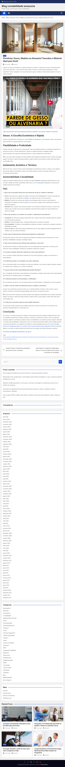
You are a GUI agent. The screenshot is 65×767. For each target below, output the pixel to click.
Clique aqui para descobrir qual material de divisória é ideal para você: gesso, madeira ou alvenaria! (30, 131)
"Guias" (5, 640)
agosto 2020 (6, 543)
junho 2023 (6, 474)
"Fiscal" (5, 630)
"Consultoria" (6, 613)
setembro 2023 (7, 466)
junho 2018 (6, 585)
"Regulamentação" (8, 660)
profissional (18, 291)
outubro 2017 (6, 595)
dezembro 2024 (7, 436)
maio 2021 (6, 521)
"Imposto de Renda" (8, 643)
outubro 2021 (6, 516)
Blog (4, 55)
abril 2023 (5, 479)
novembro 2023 (7, 461)
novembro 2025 (7, 424)
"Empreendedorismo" (9, 625)
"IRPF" (4, 648)
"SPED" (5, 662)
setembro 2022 (7, 493)
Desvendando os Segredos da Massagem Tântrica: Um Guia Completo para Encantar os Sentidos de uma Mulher (47, 350)
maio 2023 (6, 476)
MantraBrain (44, 764)
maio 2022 (6, 503)
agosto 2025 (6, 432)
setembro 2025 (7, 429)
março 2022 (6, 508)
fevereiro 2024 (7, 454)
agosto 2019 (6, 563)
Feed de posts (7, 693)
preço (5, 289)
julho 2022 (6, 498)
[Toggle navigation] (9, 13)
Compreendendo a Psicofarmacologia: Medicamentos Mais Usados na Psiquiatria (48, 751)
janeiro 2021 (6, 531)
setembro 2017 (7, 597)
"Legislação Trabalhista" (9, 650)
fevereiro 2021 (7, 528)
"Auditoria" (6, 611)
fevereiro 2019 (7, 578)
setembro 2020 (7, 540)
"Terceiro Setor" (7, 667)
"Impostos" (6, 645)
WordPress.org (7, 698)
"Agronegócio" (7, 608)
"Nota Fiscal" (6, 655)
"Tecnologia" (6, 665)
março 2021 (6, 526)
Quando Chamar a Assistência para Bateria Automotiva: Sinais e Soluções (18, 349)
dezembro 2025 (7, 422)
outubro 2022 (6, 491)
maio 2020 (6, 548)
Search (60, 362)
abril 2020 (5, 550)
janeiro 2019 (6, 580)
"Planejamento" (7, 658)
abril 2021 (5, 523)
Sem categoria (7, 680)
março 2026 (6, 419)
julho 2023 (6, 471)
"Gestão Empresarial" (9, 635)
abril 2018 (5, 588)
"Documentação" (7, 623)
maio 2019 (6, 570)
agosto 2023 (6, 469)
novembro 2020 (7, 536)
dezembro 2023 (7, 459)
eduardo (15, 64)
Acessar (5, 690)
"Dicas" (5, 620)
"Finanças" (6, 628)
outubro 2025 (6, 427)
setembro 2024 (7, 444)
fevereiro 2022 (7, 511)
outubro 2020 (6, 538)
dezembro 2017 (7, 592)
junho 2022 (6, 501)
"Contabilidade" (7, 615)
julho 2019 (6, 565)
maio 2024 (6, 446)
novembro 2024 (7, 439)
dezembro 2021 (7, 513)
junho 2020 (6, 545)
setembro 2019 (7, 560)
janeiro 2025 (6, 434)
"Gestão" (5, 638)
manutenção (40, 183)
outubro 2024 (6, 441)
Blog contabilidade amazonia (18, 6)
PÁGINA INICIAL (7, 677)
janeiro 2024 (6, 456)
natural (27, 200)
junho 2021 (6, 518)
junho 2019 (6, 568)
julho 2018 (6, 583)
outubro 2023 (6, 464)
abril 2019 (5, 573)
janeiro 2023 (6, 484)
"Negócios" (6, 653)
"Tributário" (6, 672)
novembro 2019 (7, 555)
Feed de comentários (9, 695)
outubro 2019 (6, 558)
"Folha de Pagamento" (9, 633)
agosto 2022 (6, 496)
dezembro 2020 (7, 533)
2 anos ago (7, 64)
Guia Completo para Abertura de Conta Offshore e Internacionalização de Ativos (25, 373)
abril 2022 (5, 506)
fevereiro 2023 (7, 481)
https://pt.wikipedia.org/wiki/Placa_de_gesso (18, 331)
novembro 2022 (7, 489)
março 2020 (6, 553)
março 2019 (6, 575)
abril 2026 (5, 417)
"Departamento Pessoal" (10, 618)
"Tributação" (6, 670)
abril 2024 (5, 449)
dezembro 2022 (7, 486)
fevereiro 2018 (7, 590)
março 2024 (6, 451)
